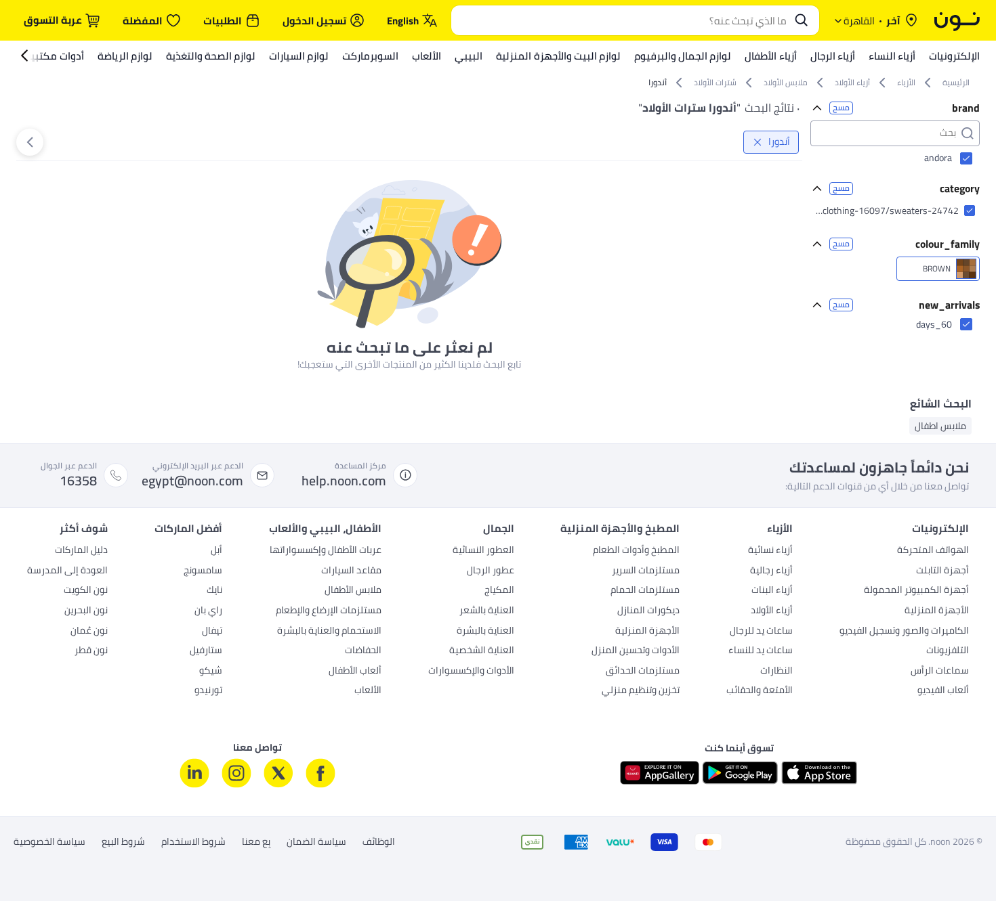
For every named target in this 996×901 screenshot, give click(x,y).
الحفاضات (363, 651)
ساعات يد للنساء (760, 651)
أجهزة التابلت (942, 571)
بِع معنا (256, 842)
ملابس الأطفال (353, 591)
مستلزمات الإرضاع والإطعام (328, 611)
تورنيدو (208, 691)
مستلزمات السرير (646, 571)
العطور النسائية (483, 551)
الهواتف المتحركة (933, 551)
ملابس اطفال (940, 426)
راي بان (208, 611)
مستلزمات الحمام (645, 591)
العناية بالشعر (486, 611)
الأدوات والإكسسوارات (471, 671)
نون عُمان (89, 631)
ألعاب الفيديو (943, 691)
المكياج (499, 591)
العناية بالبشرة (485, 631)
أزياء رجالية (771, 571)
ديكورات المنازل (648, 611)
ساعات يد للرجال (761, 631)
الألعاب (367, 691)
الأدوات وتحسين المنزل (636, 651)
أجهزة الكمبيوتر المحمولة (916, 591)
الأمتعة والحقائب (759, 691)
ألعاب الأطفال (355, 671)
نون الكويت (86, 591)
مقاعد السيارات (351, 571)
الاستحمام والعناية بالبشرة (329, 631)
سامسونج (203, 571)
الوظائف (378, 842)
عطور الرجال (490, 571)
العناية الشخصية (481, 651)
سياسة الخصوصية (49, 842)
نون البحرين (86, 611)
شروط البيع (123, 842)
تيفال (212, 631)
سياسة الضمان (316, 842)
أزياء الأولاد (772, 611)
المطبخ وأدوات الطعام (636, 551)
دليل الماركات (81, 551)
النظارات (776, 671)
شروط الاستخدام (193, 842)
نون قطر (91, 651)
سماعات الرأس (940, 671)
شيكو (210, 671)
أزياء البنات (772, 591)
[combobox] (622, 20)
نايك (214, 591)
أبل (216, 551)
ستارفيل (206, 651)
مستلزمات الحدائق (643, 671)
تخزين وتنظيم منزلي (641, 691)
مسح (841, 108)
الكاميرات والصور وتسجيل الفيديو (904, 631)
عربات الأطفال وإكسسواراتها (325, 551)
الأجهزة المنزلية (937, 611)
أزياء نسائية (770, 551)
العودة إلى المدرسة (67, 571)
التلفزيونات (947, 651)
